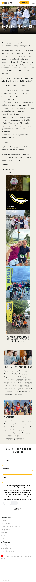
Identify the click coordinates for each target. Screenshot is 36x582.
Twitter (6, 564)
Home (7, 3)
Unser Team (5, 545)
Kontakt (3, 536)
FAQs (3, 539)
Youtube (18, 564)
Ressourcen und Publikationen (11, 526)
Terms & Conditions (5, 580)
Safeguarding (5, 530)
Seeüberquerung (19, 105)
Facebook (2, 564)
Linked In (14, 564)
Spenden (4, 520)
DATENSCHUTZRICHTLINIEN (21, 579)
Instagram (10, 564)
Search (17, 3)
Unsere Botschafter (7, 551)
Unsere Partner (6, 548)
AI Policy (30, 579)
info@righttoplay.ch (9, 169)
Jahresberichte (6, 523)
